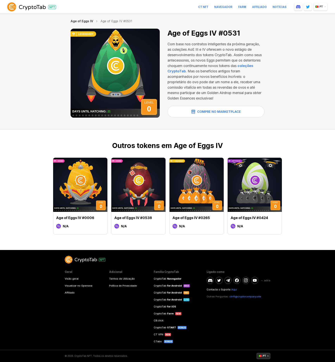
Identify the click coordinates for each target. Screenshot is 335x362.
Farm (242, 7)
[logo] (32, 7)
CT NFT (203, 7)
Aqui (234, 289)
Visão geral (72, 278)
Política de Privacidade (123, 285)
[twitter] (308, 7)
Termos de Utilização (122, 278)
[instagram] (245, 280)
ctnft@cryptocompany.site (245, 296)
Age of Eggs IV (82, 21)
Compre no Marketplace (219, 112)
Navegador (223, 7)
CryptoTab (167, 278)
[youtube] (254, 280)
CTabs (158, 341)
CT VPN (158, 334)
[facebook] (236, 280)
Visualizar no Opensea (78, 285)
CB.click (158, 320)
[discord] (298, 7)
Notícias (280, 7)
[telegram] (227, 280)
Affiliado (259, 7)
